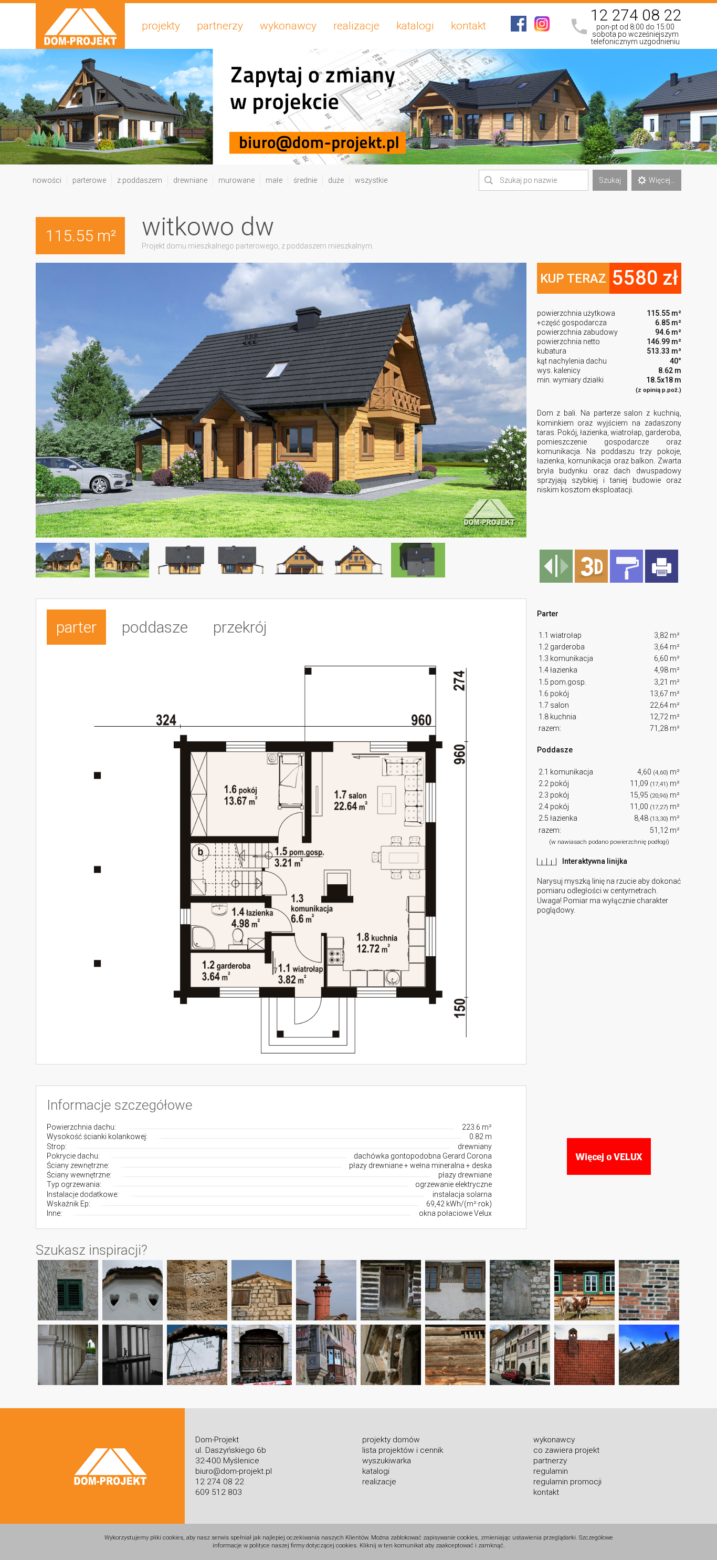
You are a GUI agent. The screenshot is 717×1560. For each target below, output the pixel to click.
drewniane (190, 180)
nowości (47, 180)
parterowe (89, 180)
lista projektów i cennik (402, 1450)
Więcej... (662, 180)
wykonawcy (288, 25)
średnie (305, 180)
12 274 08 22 (635, 15)
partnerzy (220, 25)
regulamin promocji (567, 1481)
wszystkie (371, 180)
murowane (236, 180)
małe (274, 180)
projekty (161, 25)
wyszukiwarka (386, 1460)
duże (336, 180)
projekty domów (391, 1439)
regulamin (550, 1471)
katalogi (415, 25)
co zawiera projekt (566, 1450)
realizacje (356, 25)
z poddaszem (139, 180)
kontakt (468, 25)
